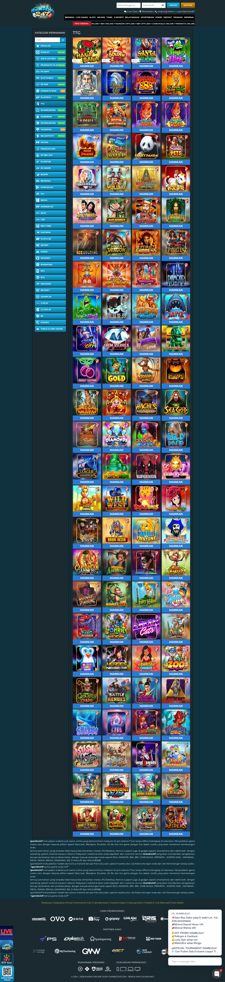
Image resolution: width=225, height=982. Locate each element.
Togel (109, 17)
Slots (92, 17)
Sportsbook (147, 17)
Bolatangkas (132, 17)
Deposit (168, 17)
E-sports (119, 17)
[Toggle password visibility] (163, 5)
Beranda (69, 17)
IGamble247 (149, 854)
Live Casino (82, 17)
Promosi (178, 17)
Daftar (188, 5)
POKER (158, 17)
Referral (189, 17)
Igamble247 (36, 841)
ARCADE (101, 17)
